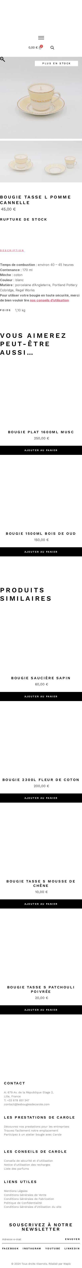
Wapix (67, 1263)
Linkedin (72, 1248)
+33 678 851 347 (18, 1100)
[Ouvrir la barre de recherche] (52, 47)
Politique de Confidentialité (23, 1202)
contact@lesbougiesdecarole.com (27, 1104)
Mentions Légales (15, 1190)
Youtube (53, 1248)
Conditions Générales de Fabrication (29, 1198)
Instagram (32, 1248)
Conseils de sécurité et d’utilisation (28, 1160)
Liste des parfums (16, 1168)
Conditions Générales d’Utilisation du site (32, 1206)
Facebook (10, 1248)
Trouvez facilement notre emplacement (31, 1130)
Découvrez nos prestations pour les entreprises (36, 1126)
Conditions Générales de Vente (25, 1194)
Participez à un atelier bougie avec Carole (33, 1134)
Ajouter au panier (41, 450)
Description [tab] (12, 250)
